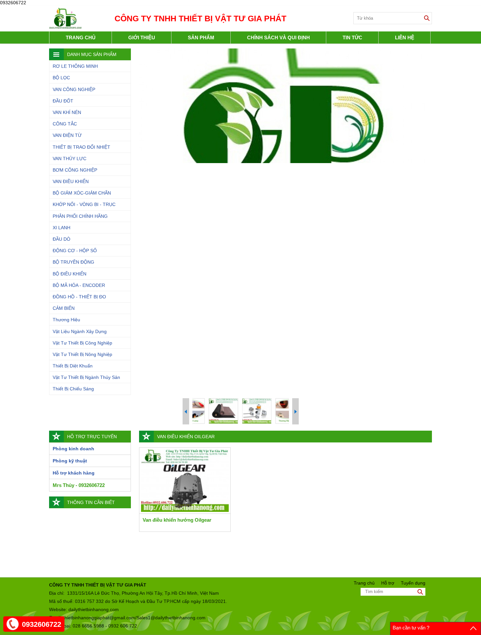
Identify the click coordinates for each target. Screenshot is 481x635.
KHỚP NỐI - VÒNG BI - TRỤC (84, 204)
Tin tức (352, 37)
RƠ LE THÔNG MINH (75, 66)
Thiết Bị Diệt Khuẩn (73, 365)
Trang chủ (81, 37)
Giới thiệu (141, 37)
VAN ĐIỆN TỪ (67, 135)
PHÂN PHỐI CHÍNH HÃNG (80, 216)
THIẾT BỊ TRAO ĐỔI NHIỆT (81, 147)
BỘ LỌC (61, 77)
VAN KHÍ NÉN (67, 112)
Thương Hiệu (66, 319)
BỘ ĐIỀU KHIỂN (69, 273)
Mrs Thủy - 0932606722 (79, 485)
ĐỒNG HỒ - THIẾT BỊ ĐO (79, 296)
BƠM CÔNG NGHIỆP (75, 170)
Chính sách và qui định (278, 37)
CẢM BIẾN (64, 308)
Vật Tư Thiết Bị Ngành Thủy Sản (86, 377)
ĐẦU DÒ (61, 239)
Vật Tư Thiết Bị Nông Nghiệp (82, 354)
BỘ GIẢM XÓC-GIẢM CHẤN (82, 193)
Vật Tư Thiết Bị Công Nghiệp (82, 343)
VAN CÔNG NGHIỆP (74, 89)
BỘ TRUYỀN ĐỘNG (73, 262)
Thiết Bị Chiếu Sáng (73, 388)
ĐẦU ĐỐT (63, 100)
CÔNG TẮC (65, 123)
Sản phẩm (201, 37)
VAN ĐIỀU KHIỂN (71, 181)
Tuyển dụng (413, 583)
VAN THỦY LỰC (69, 158)
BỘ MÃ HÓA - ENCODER (79, 285)
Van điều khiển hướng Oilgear (177, 520)
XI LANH (61, 227)
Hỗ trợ (387, 583)
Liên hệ (404, 37)
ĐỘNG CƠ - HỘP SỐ (75, 250)
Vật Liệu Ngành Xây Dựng (80, 331)
